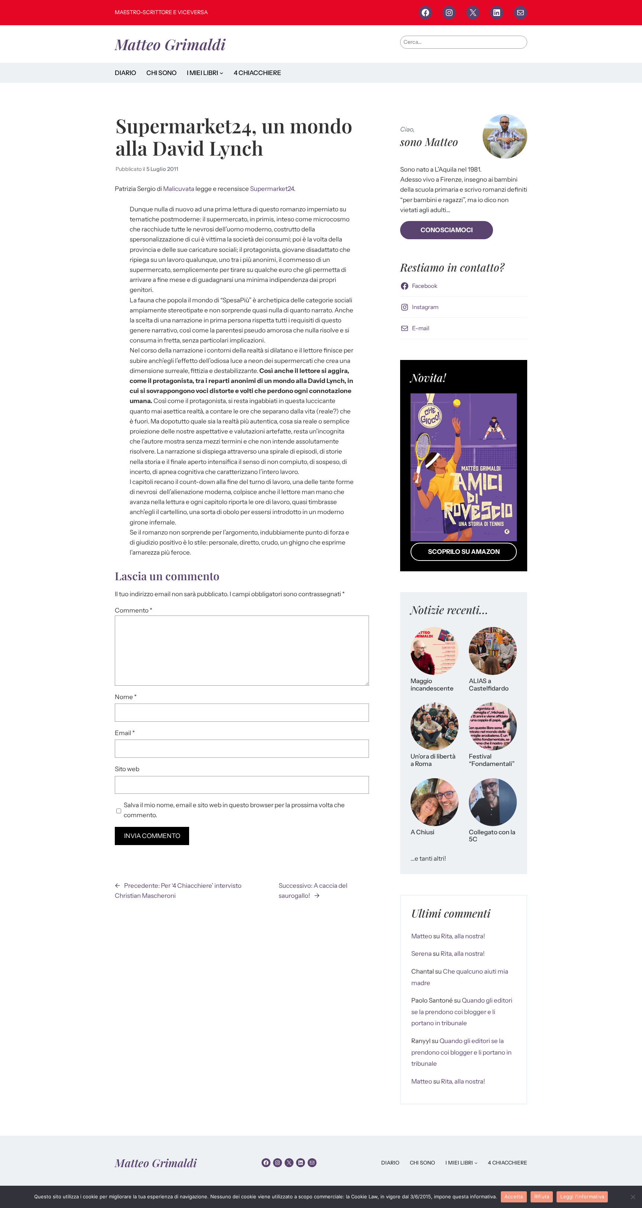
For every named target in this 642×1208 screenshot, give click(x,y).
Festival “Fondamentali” (492, 760)
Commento (133, 610)
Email (125, 733)
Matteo (421, 936)
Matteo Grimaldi (170, 44)
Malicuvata (178, 188)
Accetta (514, 1196)
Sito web (127, 769)
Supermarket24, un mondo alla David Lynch (234, 136)
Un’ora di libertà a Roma (433, 760)
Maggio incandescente (432, 685)
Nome (126, 697)
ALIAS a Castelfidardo (489, 685)
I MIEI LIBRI (202, 73)
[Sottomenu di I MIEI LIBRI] (221, 73)
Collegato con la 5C (492, 836)
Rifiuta (541, 1196)
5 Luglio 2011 (162, 169)
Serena (421, 953)
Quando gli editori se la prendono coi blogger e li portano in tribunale (461, 1012)
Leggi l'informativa (582, 1196)
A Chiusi (422, 832)
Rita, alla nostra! (463, 936)
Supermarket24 (272, 188)
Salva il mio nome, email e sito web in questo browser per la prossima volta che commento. (234, 810)
